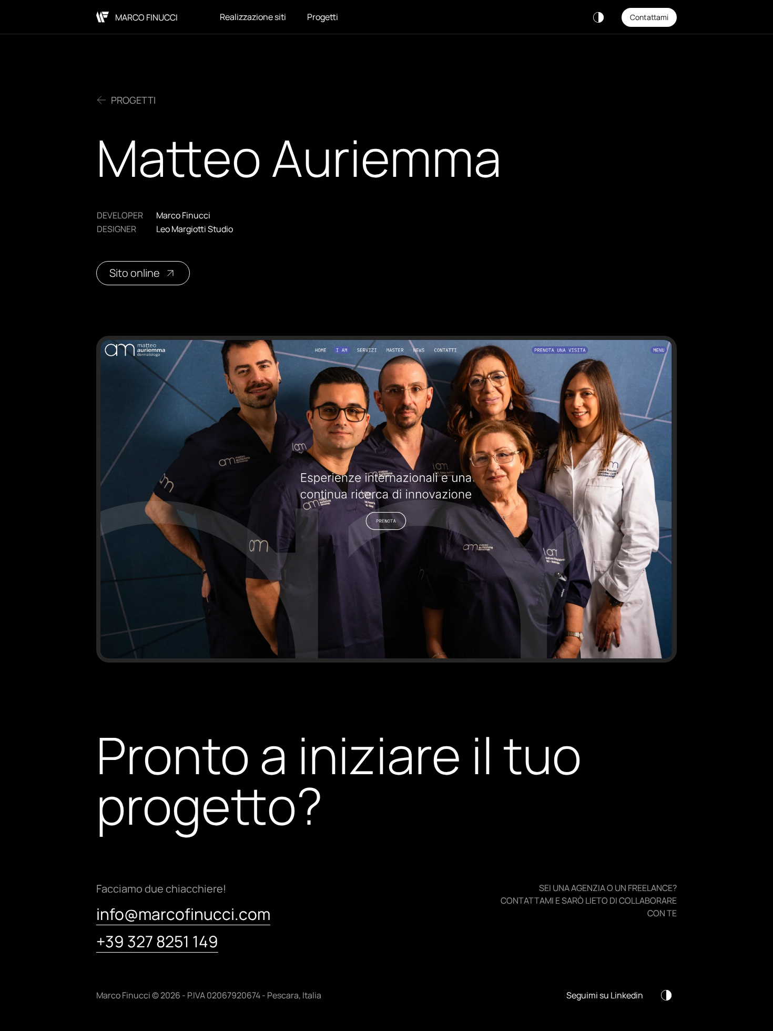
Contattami (649, 17)
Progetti (322, 17)
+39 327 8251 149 (157, 941)
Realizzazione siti (253, 17)
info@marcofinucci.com (183, 914)
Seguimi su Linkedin (604, 995)
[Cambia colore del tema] (598, 17)
